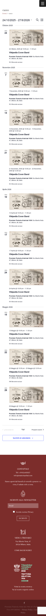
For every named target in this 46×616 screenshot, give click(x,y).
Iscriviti (23, 518)
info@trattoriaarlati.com (23, 475)
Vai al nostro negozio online (23, 589)
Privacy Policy (27, 610)
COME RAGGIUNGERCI (23, 550)
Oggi (23, 429)
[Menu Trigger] (42, 3)
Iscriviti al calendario (21, 438)
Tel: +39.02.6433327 (23, 472)
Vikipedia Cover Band (19, 52)
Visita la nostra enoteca (23, 586)
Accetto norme (24, 512)
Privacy (30, 512)
